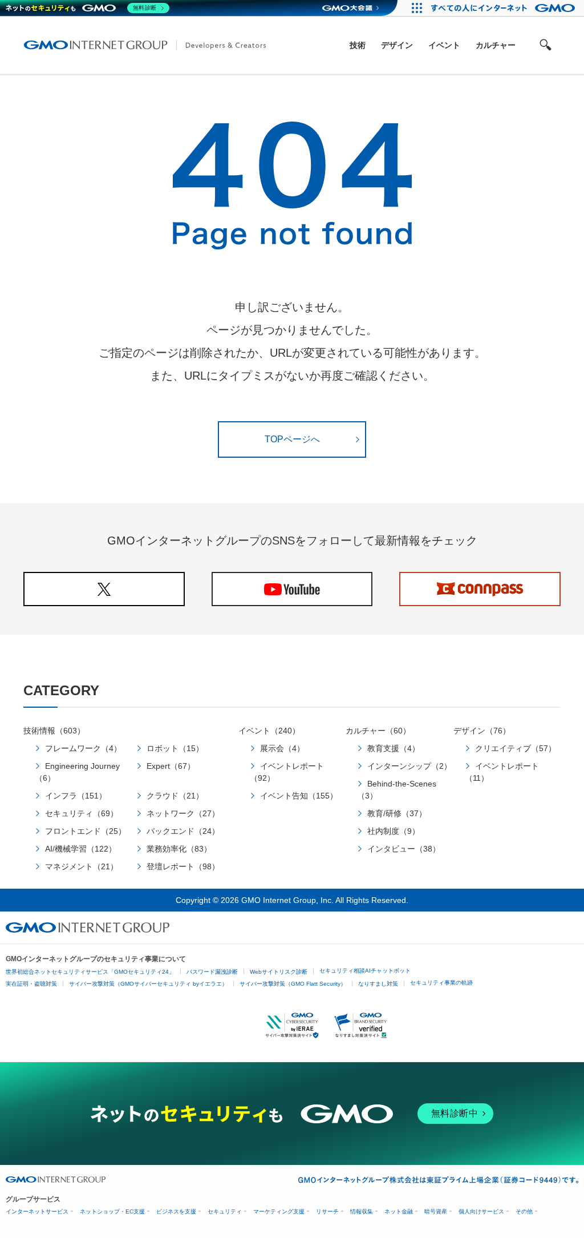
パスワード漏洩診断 (212, 972)
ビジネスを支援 (176, 1211)
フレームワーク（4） (83, 748)
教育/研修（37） (397, 813)
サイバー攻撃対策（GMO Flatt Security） (293, 984)
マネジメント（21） (81, 866)
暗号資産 (435, 1211)
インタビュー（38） (403, 848)
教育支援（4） (393, 748)
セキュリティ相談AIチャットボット (365, 970)
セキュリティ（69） (81, 813)
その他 (524, 1211)
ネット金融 (398, 1211)
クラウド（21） (175, 795)
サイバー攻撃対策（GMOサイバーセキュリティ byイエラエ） (148, 984)
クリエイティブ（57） (515, 748)
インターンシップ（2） (409, 766)
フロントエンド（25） (85, 831)
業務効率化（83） (179, 848)
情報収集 (361, 1211)
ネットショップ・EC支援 (112, 1211)
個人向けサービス (481, 1211)
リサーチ (327, 1211)
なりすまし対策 (378, 984)
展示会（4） (282, 748)
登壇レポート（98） (183, 866)
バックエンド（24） (183, 831)
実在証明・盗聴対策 (31, 984)
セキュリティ (225, 1211)
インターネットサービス (37, 1211)
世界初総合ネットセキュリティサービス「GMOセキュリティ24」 (90, 972)
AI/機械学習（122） (80, 848)
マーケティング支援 (279, 1211)
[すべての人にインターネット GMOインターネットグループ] (504, 8)
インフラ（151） (76, 795)
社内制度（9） (393, 831)
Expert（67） (171, 766)
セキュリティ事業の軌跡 (441, 982)
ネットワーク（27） (183, 813)
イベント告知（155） (299, 795)
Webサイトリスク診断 (278, 972)
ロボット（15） (175, 748)
